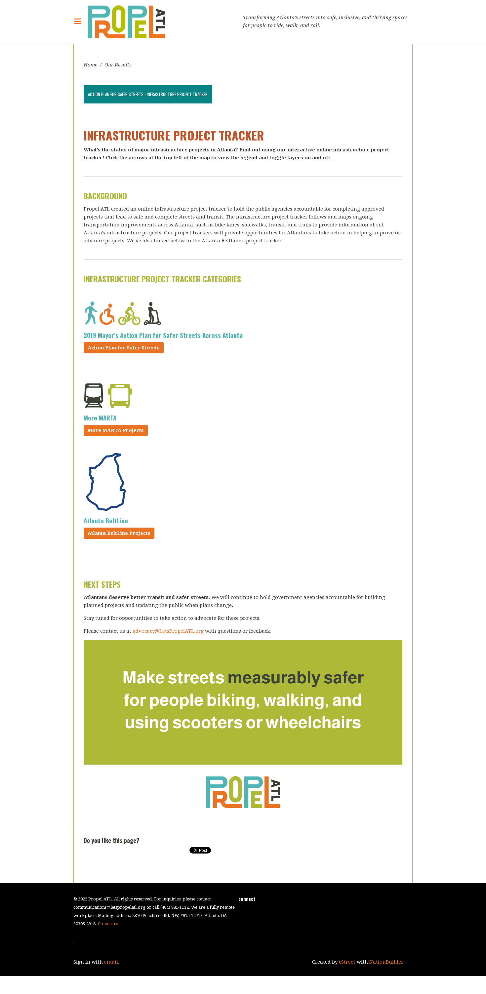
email (111, 962)
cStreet (347, 962)
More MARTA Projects (116, 430)
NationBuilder (386, 962)
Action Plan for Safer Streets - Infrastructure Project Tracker (148, 94)
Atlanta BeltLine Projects (119, 533)
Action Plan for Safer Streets (124, 348)
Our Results (118, 65)
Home (90, 65)
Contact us (108, 923)
